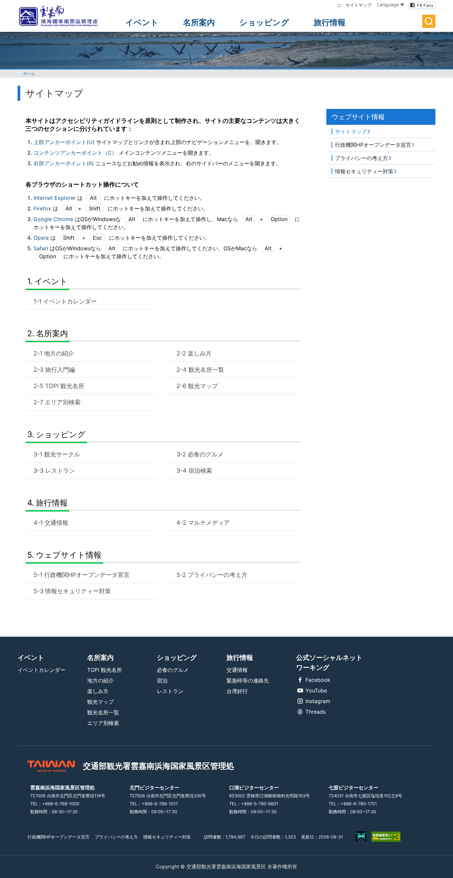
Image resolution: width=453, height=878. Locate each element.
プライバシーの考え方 (217, 574)
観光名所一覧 (206, 369)
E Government (361, 837)
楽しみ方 (200, 353)
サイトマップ (358, 5)
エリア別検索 (63, 402)
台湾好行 (237, 691)
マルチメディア (209, 522)
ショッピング (264, 22)
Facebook (317, 680)
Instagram (317, 701)
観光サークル (62, 454)
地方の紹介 (59, 353)
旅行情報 (330, 22)
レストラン (60, 470)
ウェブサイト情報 (68, 555)
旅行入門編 (60, 369)
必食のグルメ (206, 454)
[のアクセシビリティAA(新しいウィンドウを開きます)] (386, 837)
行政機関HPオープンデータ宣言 (87, 574)
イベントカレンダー (70, 301)
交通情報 (56, 522)
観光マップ (203, 385)
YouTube (316, 690)
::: (339, 5)
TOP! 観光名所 (64, 385)
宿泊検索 (200, 470)
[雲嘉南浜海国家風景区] (64, 16)
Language (388, 4)
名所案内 (199, 22)
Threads (315, 711)
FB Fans (425, 5)
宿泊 (162, 680)
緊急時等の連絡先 (248, 680)
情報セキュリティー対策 (78, 591)
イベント (142, 22)
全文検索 (428, 21)
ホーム (29, 73)
